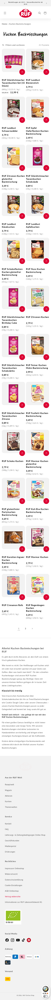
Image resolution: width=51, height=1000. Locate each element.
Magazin (8, 790)
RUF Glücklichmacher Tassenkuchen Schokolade (37, 179)
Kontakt (8, 824)
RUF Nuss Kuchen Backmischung (35, 270)
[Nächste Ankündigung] (46, 3)
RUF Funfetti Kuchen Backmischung (37, 414)
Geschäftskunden (12, 841)
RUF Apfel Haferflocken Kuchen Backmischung (37, 131)
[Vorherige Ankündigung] (4, 3)
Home (4, 24)
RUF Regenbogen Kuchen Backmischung (35, 608)
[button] (5, 13)
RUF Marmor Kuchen (37, 557)
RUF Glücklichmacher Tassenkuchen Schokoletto (13, 368)
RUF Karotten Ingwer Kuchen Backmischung (13, 560)
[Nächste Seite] (32, 628)
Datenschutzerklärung (14, 880)
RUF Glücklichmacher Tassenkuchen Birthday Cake (13, 320)
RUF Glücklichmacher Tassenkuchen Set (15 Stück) (13, 83)
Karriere (8, 801)
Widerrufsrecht (11, 874)
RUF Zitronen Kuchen (37, 317)
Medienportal (10, 846)
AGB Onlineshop (12, 891)
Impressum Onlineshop (14, 868)
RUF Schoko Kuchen (12, 461)
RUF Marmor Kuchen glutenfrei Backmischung (37, 464)
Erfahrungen (10, 852)
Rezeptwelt (9, 784)
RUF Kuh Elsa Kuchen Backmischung (37, 510)
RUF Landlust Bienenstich (33, 81)
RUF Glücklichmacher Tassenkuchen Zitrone (13, 416)
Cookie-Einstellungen (13, 885)
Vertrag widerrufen (13, 896)
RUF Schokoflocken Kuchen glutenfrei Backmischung (12, 272)
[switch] (45, 996)
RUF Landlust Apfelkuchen (33, 225)
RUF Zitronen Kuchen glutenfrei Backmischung (13, 179)
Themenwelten (11, 807)
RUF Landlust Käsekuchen (9, 225)
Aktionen (8, 796)
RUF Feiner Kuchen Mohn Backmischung (37, 366)
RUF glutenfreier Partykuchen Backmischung (11, 512)
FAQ (7, 829)
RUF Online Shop (28, 995)
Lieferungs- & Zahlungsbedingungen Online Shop (25, 835)
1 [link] (18, 628)
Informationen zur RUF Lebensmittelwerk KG (23, 902)
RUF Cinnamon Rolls (12, 605)
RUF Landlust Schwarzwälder (10, 129)
